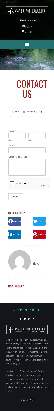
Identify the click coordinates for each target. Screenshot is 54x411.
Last (29, 140)
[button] (27, 44)
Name (12, 131)
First (10, 140)
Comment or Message (18, 157)
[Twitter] (21, 319)
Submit (16, 197)
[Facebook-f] (25, 319)
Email (11, 145)
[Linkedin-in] (29, 319)
